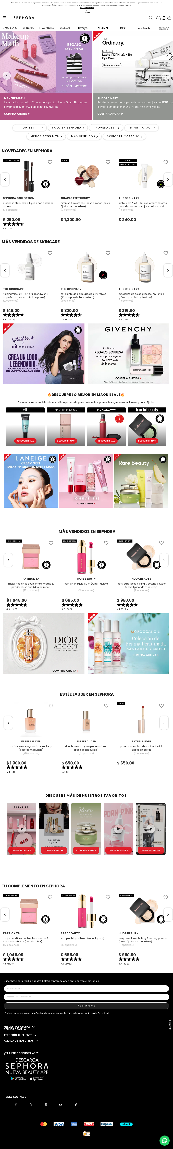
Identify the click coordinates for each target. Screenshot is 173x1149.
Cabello (64, 28)
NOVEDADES (105, 128)
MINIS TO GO (140, 128)
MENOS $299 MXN (45, 136)
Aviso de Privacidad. (98, 1013)
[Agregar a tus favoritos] (50, 163)
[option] (46, 75)
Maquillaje (10, 28)
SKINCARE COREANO (123, 136)
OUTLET (28, 128)
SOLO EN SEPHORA (66, 128)
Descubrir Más (25, 441)
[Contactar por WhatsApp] (164, 1141)
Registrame (87, 1005)
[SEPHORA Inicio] (24, 18)
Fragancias (46, 28)
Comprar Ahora (21, 850)
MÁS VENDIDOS (83, 136)
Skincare (28, 28)
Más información (87, 8)
